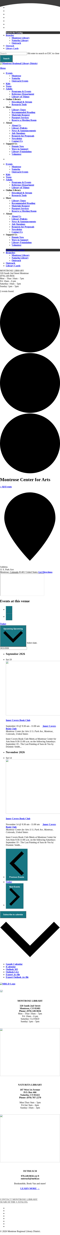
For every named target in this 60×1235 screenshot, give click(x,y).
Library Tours (19, 200)
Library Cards (13, 265)
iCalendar (11, 966)
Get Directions (45, 572)
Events (9, 164)
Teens (9, 177)
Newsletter (17, 229)
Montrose (16, 166)
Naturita (16, 169)
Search (6, 59)
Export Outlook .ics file (17, 977)
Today (3, 624)
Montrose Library (21, 255)
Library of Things (20, 187)
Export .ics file (13, 974)
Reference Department (23, 185)
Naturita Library (20, 258)
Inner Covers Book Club (18, 720)
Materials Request (21, 206)
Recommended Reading (23, 203)
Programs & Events (21, 182)
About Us (16, 216)
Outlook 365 (12, 969)
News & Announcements (24, 221)
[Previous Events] (9, 609)
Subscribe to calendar (13, 914)
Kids (8, 174)
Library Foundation (22, 242)
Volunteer (16, 245)
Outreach (16, 260)
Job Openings (18, 224)
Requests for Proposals (23, 227)
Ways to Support (20, 240)
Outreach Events (20, 172)
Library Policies (19, 219)
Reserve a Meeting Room (24, 211)
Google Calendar (14, 964)
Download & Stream (22, 193)
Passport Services (20, 208)
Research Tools (19, 195)
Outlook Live (12, 972)
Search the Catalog (15, 250)
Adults (9, 179)
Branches (10, 252)
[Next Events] (9, 616)
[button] (3, 68)
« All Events (6, 486)
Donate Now (18, 237)
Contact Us (17, 232)
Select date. (32, 643)
